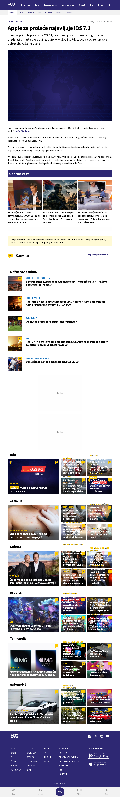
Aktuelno (94, 528)
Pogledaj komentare (97, 254)
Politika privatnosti (69, 761)
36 (10, 255)
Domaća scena (70, 593)
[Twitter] (95, 736)
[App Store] (98, 764)
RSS (60, 770)
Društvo (67, 458)
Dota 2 (93, 599)
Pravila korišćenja (68, 757)
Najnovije (25, 5)
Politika (14, 484)
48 (20, 278)
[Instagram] (101, 736)
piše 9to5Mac (23, 131)
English (48, 757)
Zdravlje (15, 765)
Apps (65, 663)
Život (13, 761)
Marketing (64, 748)
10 (20, 358)
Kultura (29, 748)
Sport (14, 753)
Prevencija (68, 507)
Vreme (47, 761)
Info (13, 748)
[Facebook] (89, 736)
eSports (30, 757)
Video (47, 748)
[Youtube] (107, 736)
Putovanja (16, 770)
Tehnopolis (15, 21)
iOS (91, 647)
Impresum (63, 753)
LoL (11, 622)
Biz (12, 757)
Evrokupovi (32, 318)
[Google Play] (98, 755)
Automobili (31, 765)
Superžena (31, 753)
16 (20, 298)
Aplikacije (64, 765)
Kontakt (63, 774)
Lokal (28, 770)
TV (45, 753)
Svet (28, 338)
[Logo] (11, 5)
